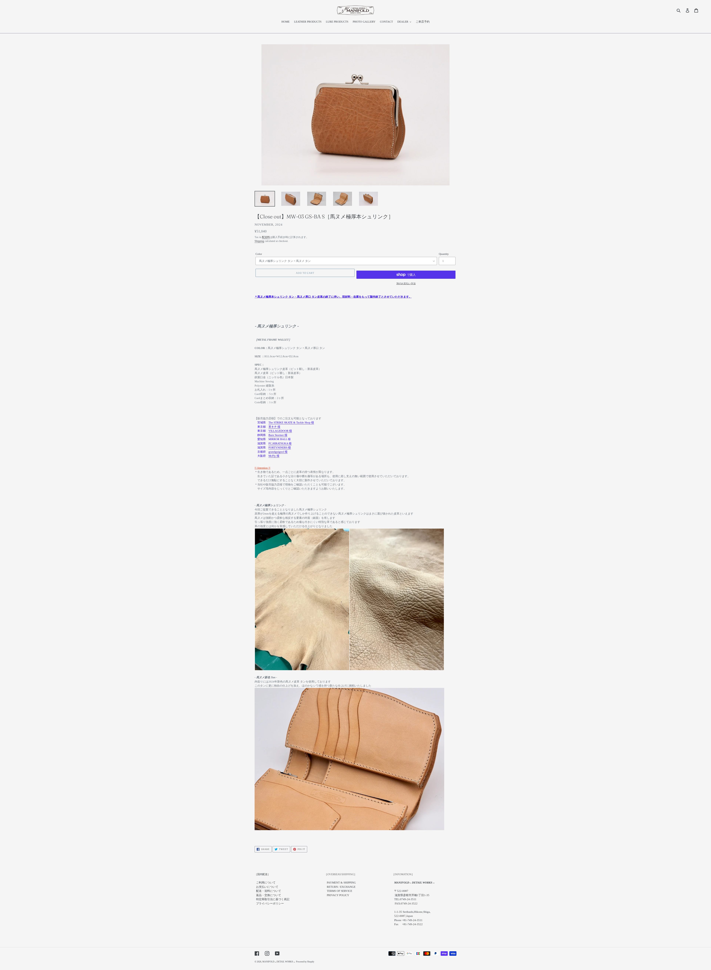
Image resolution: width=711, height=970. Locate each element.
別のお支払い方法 (406, 283)
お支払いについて (267, 886)
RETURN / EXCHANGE (341, 886)
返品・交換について (268, 895)
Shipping (259, 241)
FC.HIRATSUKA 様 (280, 443)
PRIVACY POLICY (338, 895)
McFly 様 (273, 455)
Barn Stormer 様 (277, 435)
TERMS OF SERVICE (339, 890)
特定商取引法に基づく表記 (272, 899)
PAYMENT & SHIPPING (341, 882)
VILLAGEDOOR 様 (280, 430)
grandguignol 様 (278, 451)
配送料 (266, 237)
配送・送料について (268, 890)
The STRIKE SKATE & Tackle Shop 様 (291, 422)
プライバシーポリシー (270, 903)
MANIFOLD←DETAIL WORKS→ (278, 961)
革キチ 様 (274, 426)
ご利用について (266, 882)
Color (259, 253)
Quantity (444, 253)
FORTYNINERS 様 (279, 447)
